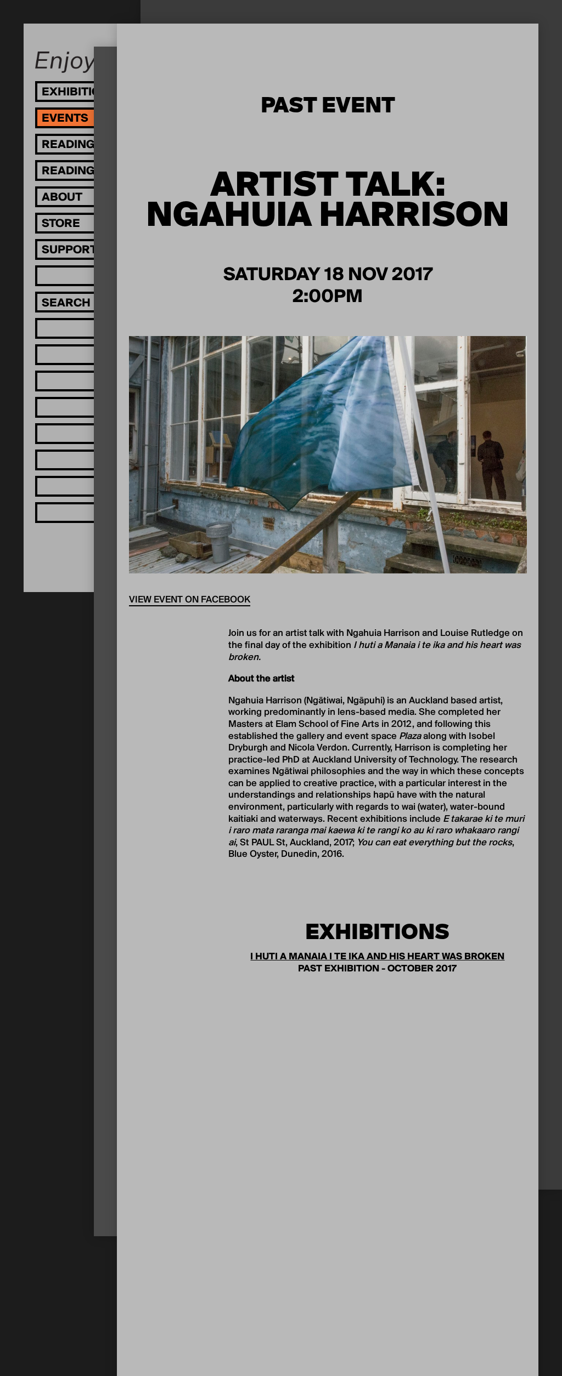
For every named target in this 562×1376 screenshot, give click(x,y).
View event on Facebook (189, 600)
